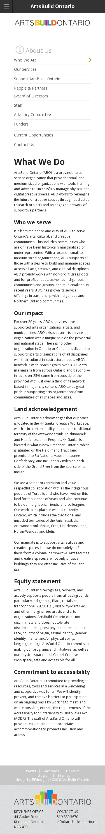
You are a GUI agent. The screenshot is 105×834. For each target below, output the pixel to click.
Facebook (51, 771)
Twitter (30, 771)
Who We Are (25, 60)
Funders (21, 124)
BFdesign (39, 779)
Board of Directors (31, 96)
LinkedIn (72, 771)
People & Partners (30, 88)
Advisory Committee (32, 114)
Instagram (43, 775)
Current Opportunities (33, 135)
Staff (18, 105)
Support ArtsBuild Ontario (37, 78)
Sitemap (64, 775)
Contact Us (24, 144)
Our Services (25, 69)
